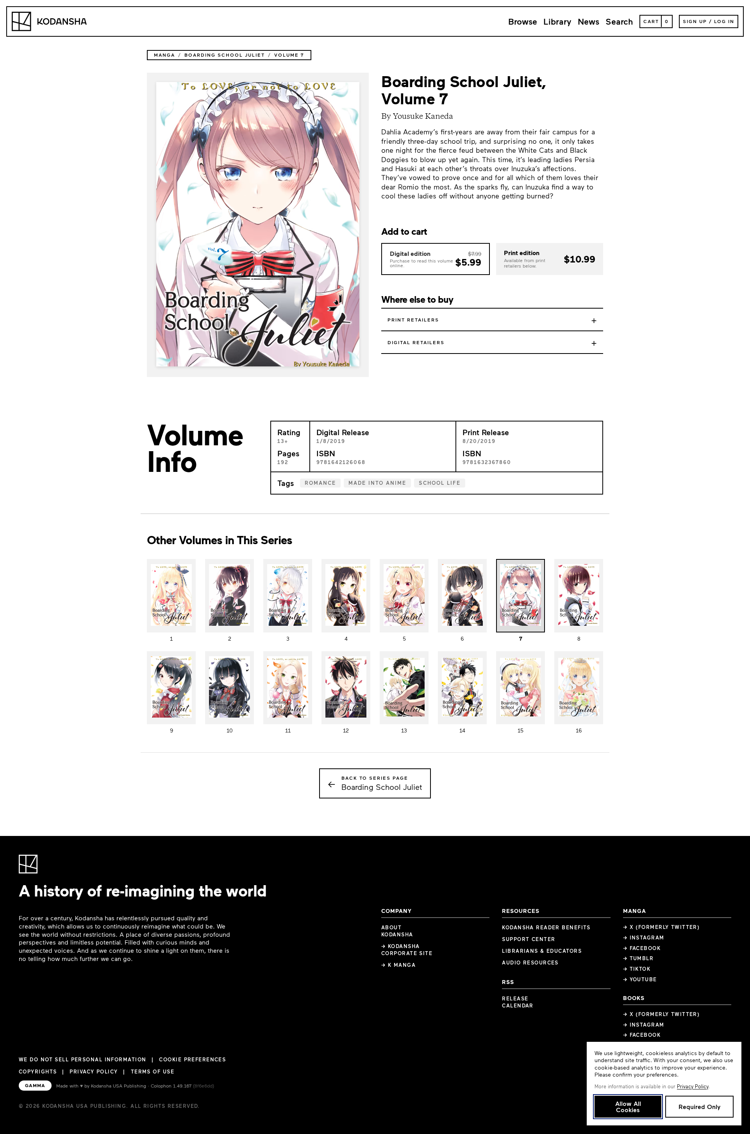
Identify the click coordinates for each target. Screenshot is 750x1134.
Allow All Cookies (628, 1106)
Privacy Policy (94, 1071)
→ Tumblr (638, 958)
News (588, 21)
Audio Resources (530, 962)
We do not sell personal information (82, 1060)
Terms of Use (152, 1071)
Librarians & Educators (542, 951)
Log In (724, 21)
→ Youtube (640, 979)
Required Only (699, 1106)
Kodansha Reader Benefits (546, 927)
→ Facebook (642, 948)
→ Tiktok (637, 969)
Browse (522, 21)
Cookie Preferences (192, 1060)
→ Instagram (643, 937)
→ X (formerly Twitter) (661, 927)
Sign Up (695, 21)
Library (557, 21)
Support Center (528, 939)
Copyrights (38, 1071)
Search (619, 21)
